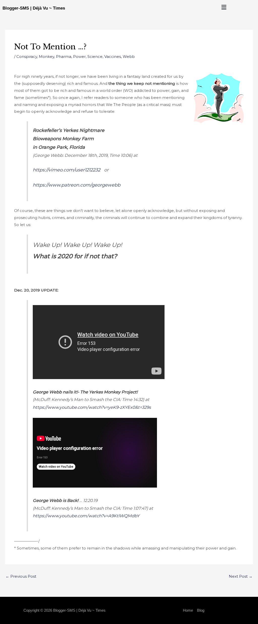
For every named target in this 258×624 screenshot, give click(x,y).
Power (79, 56)
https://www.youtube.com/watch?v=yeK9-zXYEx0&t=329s (92, 407)
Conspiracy (26, 56)
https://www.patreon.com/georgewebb (76, 185)
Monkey (46, 56)
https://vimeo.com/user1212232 (66, 170)
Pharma (63, 56)
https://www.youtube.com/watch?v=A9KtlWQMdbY (86, 515)
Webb (129, 56)
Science (95, 56)
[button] (223, 7)
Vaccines (112, 56)
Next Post (240, 576)
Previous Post (21, 576)
